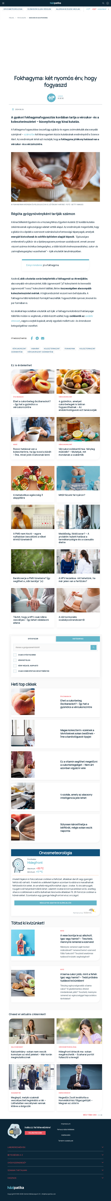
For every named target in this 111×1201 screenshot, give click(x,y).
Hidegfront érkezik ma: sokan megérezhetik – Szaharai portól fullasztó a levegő (76, 1054)
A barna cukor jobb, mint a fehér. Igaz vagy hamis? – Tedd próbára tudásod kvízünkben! (78, 977)
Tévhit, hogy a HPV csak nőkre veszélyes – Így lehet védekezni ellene (31, 620)
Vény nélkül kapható (28, 666)
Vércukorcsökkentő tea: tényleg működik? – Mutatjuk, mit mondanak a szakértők (77, 451)
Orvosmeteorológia (13, 9)
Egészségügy (65, 1093)
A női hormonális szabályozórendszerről (72, 618)
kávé (15, 444)
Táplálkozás (21, 18)
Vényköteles (24, 660)
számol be (29, 134)
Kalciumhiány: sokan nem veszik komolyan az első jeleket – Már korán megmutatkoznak (31, 1054)
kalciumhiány (17, 1047)
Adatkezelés (65, 1135)
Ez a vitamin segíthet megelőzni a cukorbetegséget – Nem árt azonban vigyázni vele (78, 765)
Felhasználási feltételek (65, 1129)
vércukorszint (19, 349)
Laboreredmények (16, 1147)
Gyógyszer (33, 639)
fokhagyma (70, 349)
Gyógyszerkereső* (17, 1162)
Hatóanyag (78, 639)
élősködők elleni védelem (39, 9)
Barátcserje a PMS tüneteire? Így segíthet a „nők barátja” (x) (31, 580)
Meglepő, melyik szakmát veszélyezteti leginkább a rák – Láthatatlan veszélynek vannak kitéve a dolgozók (28, 1102)
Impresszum (66, 1124)
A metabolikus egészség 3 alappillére (28, 496)
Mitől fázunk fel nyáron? (72, 494)
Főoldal (11, 18)
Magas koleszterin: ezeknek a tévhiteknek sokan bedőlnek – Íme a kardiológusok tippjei (77, 733)
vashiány (35, 349)
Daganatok (16, 1093)
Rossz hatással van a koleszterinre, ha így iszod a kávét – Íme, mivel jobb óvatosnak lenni (32, 451)
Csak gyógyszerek (27, 655)
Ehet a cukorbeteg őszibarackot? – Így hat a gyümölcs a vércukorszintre (32, 404)
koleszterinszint (52, 349)
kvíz (62, 931)
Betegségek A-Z (15, 1155)
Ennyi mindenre (34, 265)
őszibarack (18, 397)
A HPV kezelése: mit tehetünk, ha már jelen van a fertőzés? (77, 580)
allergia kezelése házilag (68, 9)
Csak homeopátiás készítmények (33, 671)
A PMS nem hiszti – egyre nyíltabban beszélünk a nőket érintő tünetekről (29, 536)
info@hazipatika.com (48, 1194)
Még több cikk (90, 1115)
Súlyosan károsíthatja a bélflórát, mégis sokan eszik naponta (76, 827)
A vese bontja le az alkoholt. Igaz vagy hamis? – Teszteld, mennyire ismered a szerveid (77, 939)
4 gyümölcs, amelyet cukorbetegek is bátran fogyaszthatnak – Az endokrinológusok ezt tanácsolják (78, 405)
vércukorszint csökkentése (40, 352)
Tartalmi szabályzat (65, 1141)
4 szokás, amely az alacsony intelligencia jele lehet (76, 796)
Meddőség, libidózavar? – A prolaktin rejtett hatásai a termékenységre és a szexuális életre (76, 538)
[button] (55, 1147)
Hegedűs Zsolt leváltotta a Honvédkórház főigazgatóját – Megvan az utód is (76, 1100)
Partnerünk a (78, 913)
